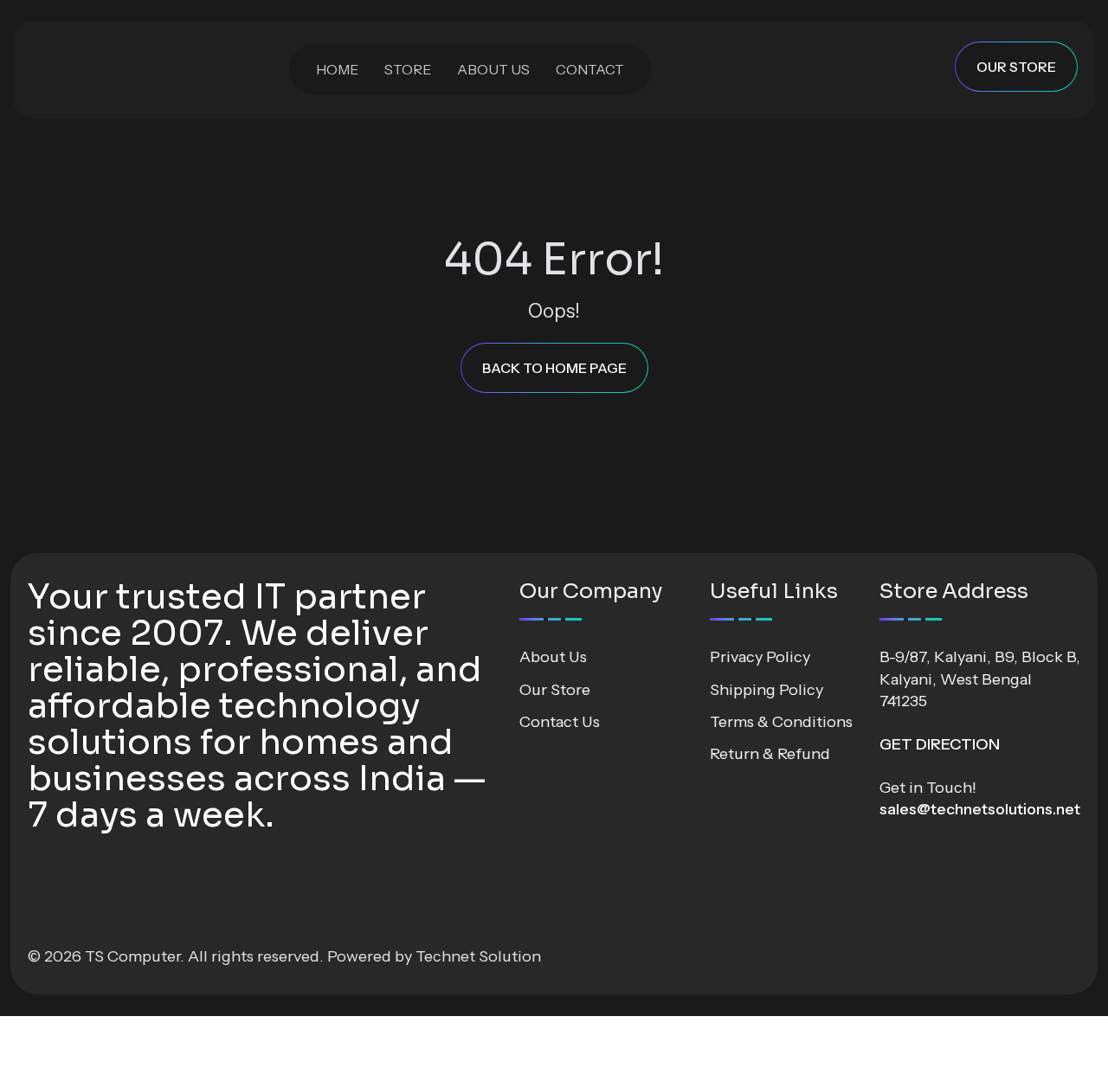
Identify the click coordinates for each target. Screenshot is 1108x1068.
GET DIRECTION (939, 744)
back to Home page (554, 367)
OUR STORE (1016, 66)
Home (337, 69)
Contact (590, 69)
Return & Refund (770, 753)
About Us (493, 69)
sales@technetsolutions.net (979, 809)
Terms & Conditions (781, 721)
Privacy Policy (760, 656)
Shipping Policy (766, 689)
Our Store (554, 689)
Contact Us (559, 721)
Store (407, 69)
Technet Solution (478, 956)
